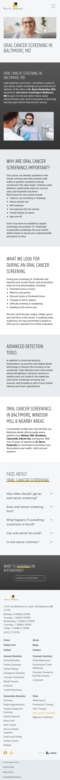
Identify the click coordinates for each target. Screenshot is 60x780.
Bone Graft (9, 720)
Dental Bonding (12, 660)
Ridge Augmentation (14, 704)
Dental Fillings (11, 668)
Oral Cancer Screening (44, 713)
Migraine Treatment (43, 717)
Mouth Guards (11, 681)
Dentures (8, 700)
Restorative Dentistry (14, 696)
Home (7, 640)
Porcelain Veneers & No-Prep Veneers (43, 674)
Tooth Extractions (13, 689)
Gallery (7, 650)
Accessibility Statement (12, 777)
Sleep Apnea (39, 700)
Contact (37, 650)
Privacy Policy (8, 767)
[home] (15, 6)
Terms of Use (8, 772)
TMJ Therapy (39, 708)
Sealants (8, 685)
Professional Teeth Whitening (42, 666)
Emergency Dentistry (14, 673)
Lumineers (38, 680)
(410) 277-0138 (12, 632)
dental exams (13, 233)
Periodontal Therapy (43, 704)
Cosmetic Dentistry (42, 656)
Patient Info (10, 645)
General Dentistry (13, 656)
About (36, 640)
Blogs (35, 645)
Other (35, 696)
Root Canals (10, 724)
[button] (53, 6)
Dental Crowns (11, 740)
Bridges (7, 745)
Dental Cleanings (12, 664)
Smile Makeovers (41, 660)
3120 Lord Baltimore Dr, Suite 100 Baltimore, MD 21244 (28, 608)
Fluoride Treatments (14, 677)
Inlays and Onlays (13, 736)
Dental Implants (12, 716)
